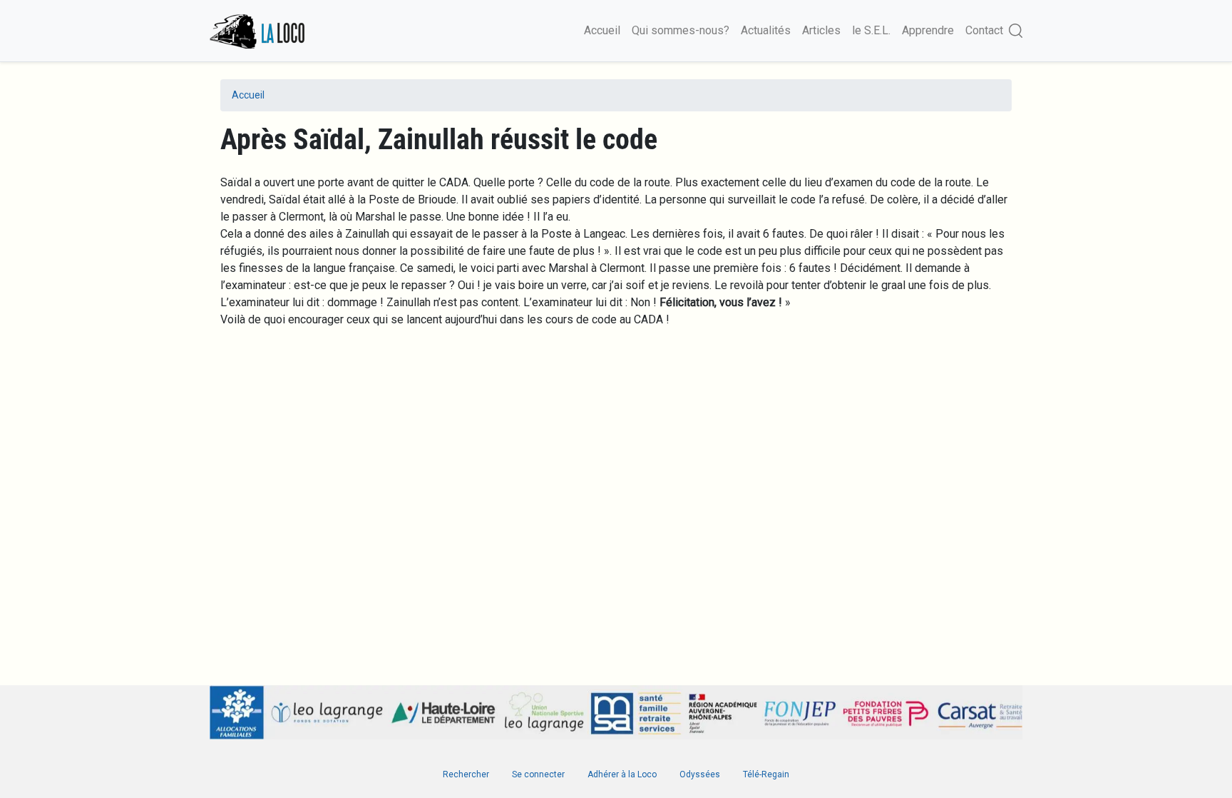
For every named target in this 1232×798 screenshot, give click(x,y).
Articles (821, 30)
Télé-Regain (766, 774)
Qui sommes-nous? (680, 30)
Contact (984, 30)
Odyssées (699, 774)
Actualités (766, 30)
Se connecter (538, 774)
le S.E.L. (871, 30)
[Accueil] (258, 30)
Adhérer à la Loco (622, 774)
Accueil (602, 30)
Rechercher (466, 774)
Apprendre (928, 30)
